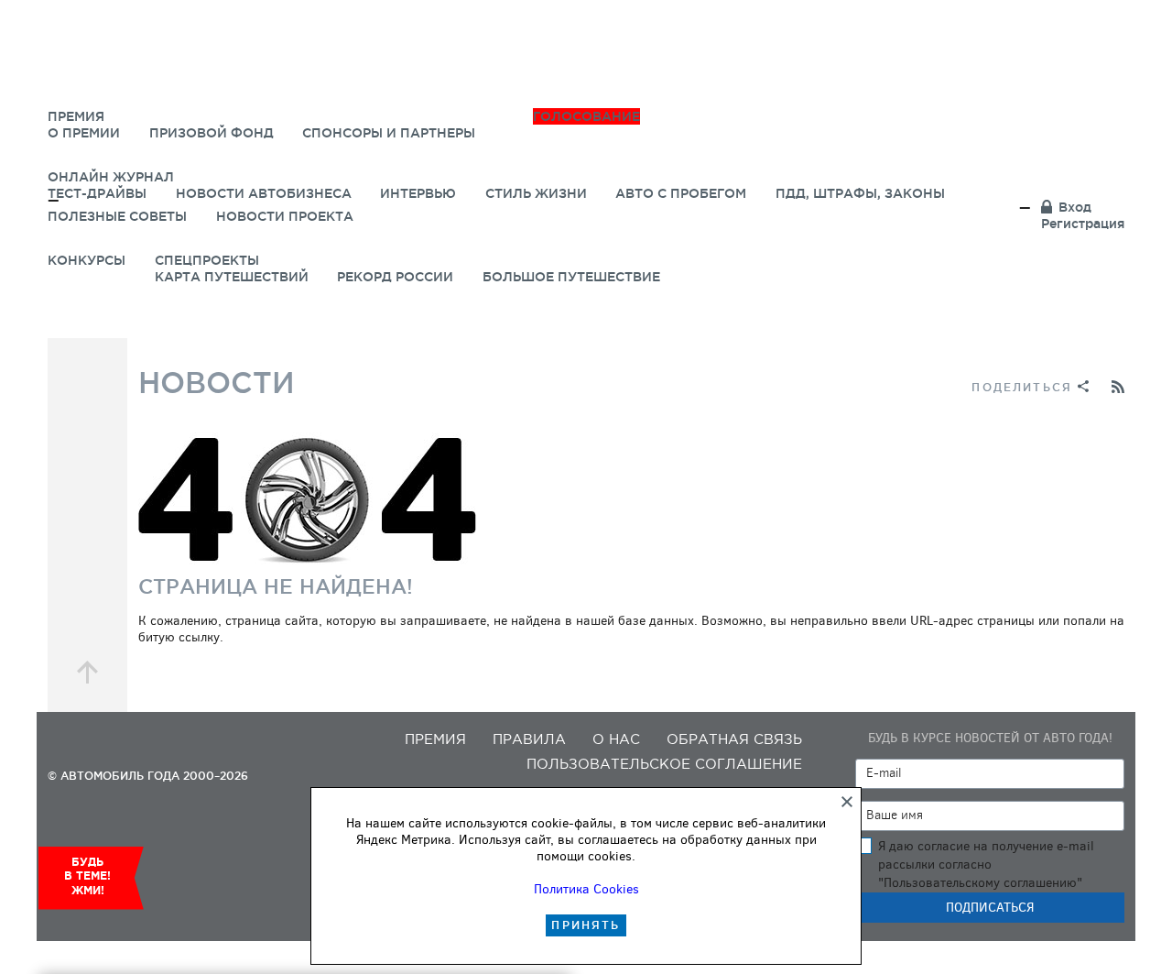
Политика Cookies (586, 889)
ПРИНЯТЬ (585, 925)
